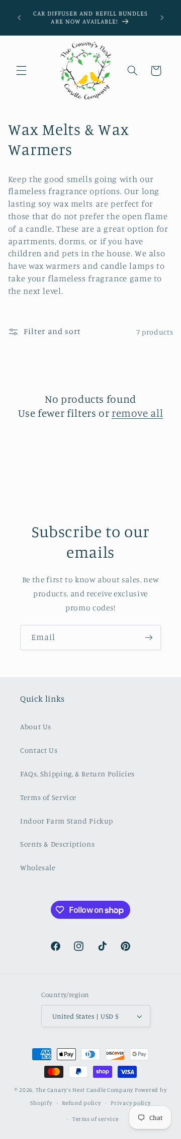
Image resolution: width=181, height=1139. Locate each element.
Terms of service (95, 1118)
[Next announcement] (162, 18)
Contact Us (38, 750)
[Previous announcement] (19, 18)
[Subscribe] (148, 637)
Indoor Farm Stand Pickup (66, 821)
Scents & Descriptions (57, 844)
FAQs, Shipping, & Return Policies (77, 773)
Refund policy (81, 1102)
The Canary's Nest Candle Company (85, 1089)
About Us (35, 726)
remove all (137, 412)
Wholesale (38, 867)
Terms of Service (48, 797)
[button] (21, 70)
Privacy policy (130, 1102)
